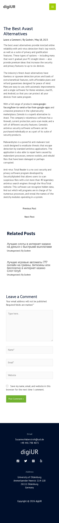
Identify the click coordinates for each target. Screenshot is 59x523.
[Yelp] (41, 461)
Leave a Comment (12, 39)
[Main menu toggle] (52, 6)
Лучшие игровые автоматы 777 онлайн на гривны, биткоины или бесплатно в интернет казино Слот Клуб (28, 266)
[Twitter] (25, 461)
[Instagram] (33, 461)
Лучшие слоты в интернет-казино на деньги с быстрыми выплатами (29, 245)
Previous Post (29, 208)
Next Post (29, 216)
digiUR (9, 7)
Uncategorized (13, 250)
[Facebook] (18, 461)
